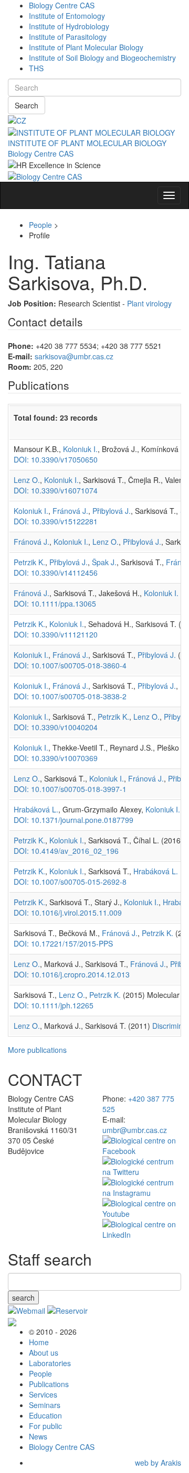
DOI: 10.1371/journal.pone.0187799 (73, 820)
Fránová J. (70, 510)
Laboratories (50, 1363)
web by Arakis (158, 1462)
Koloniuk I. (80, 449)
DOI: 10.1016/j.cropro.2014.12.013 (72, 974)
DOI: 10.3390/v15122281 (56, 521)
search (23, 1297)
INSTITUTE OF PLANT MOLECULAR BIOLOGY (87, 143)
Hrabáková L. (36, 809)
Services (43, 1394)
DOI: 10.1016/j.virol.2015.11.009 (68, 912)
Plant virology (149, 303)
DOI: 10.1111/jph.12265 (53, 1005)
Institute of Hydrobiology (69, 26)
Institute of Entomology (67, 15)
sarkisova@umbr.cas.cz (74, 356)
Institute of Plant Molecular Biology (86, 47)
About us (43, 1352)
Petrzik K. (29, 562)
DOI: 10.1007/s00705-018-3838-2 (70, 696)
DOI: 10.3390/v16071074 (56, 490)
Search (26, 105)
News (38, 1436)
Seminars (44, 1405)
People (40, 224)
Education (45, 1415)
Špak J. (104, 562)
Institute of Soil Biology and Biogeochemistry (102, 57)
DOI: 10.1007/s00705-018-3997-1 (70, 789)
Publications (49, 1384)
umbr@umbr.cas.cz (134, 1130)
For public (45, 1426)
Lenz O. (27, 480)
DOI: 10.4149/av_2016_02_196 (66, 850)
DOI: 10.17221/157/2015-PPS (63, 943)
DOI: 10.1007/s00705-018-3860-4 (70, 665)
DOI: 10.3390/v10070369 (56, 758)
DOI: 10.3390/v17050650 (56, 459)
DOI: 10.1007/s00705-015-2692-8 (70, 881)
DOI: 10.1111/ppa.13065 (55, 603)
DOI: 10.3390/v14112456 (56, 572)
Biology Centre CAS (61, 5)
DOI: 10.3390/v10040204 (56, 727)
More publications (37, 1050)
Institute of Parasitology (68, 36)
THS (36, 68)
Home (39, 1342)
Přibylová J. (111, 510)
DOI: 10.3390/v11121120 (56, 634)
